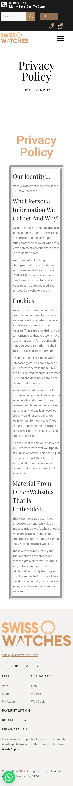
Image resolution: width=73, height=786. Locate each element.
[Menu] (51, 39)
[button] (9, 777)
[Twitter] (16, 666)
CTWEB (36, 776)
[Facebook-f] (6, 666)
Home (26, 89)
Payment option (16, 711)
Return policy (14, 720)
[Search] (30, 16)
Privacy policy (14, 729)
